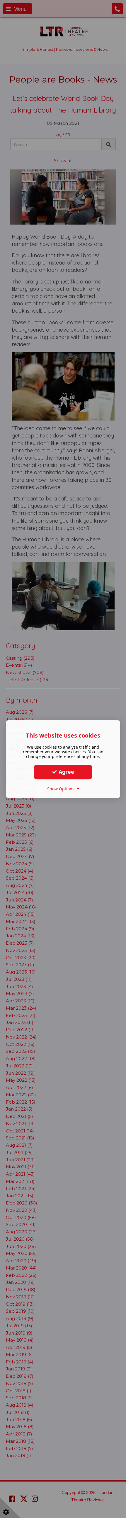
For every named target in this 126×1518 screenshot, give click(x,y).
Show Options (62, 789)
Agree (65, 771)
